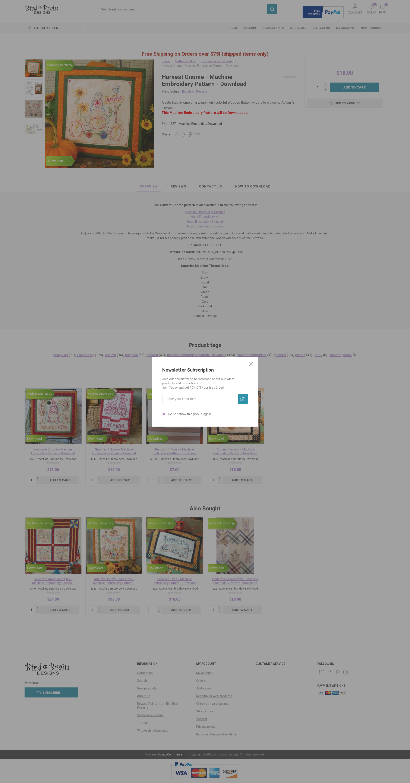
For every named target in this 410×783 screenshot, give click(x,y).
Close (251, 364)
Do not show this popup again (189, 414)
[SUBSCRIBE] (243, 399)
